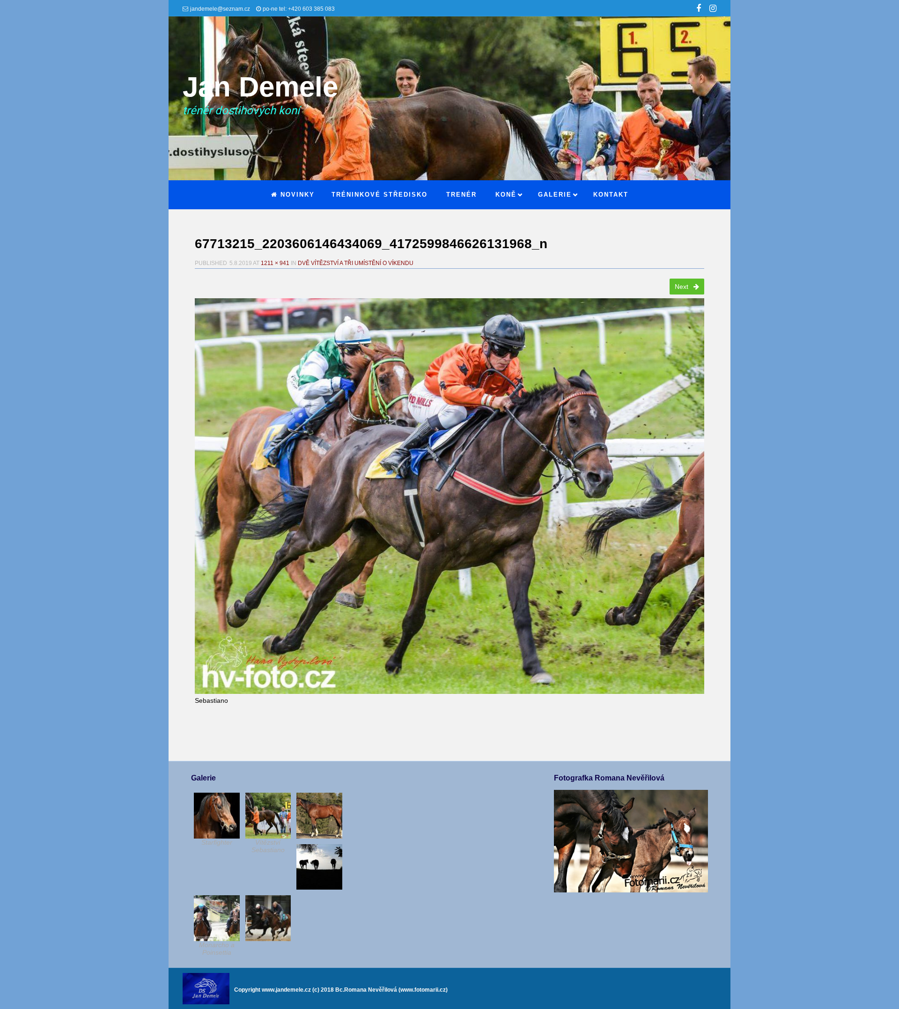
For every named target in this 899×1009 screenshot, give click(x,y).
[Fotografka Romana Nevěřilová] (630, 890)
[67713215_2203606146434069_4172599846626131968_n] (449, 496)
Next (682, 286)
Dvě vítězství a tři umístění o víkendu (355, 263)
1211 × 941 (275, 263)
